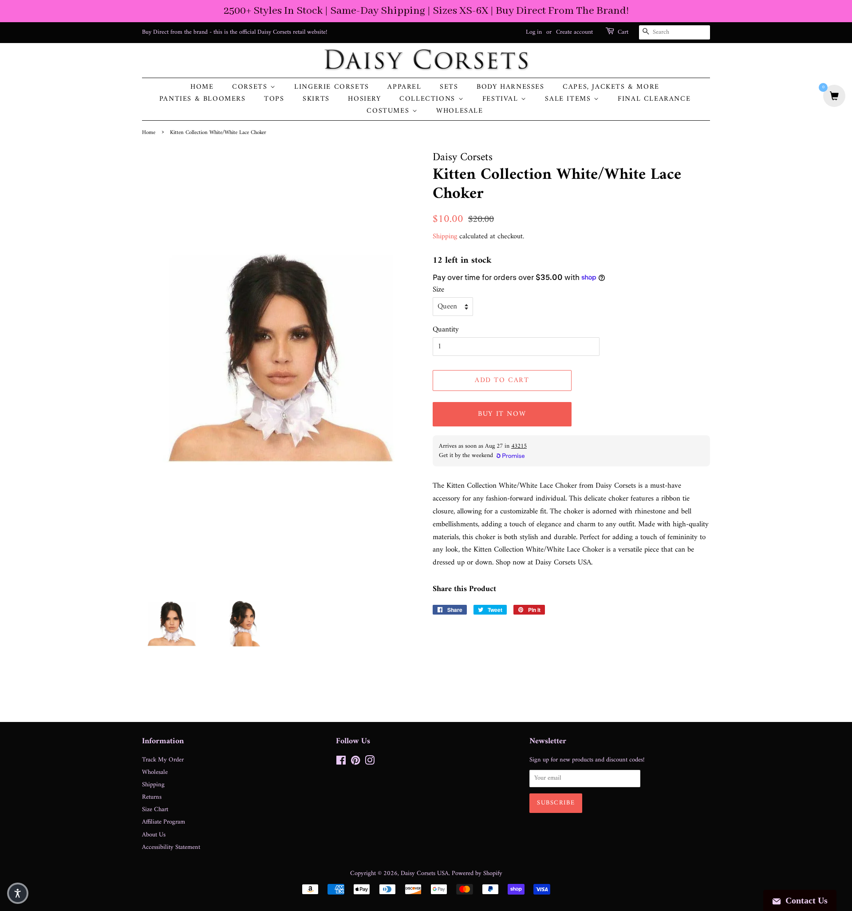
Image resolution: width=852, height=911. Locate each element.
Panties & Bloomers (202, 99)
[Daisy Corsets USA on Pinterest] (355, 762)
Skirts (316, 99)
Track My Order (163, 759)
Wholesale (459, 111)
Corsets (251, 87)
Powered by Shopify (477, 873)
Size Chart (155, 809)
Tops (274, 99)
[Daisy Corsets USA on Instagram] (370, 762)
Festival (501, 99)
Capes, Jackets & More (611, 87)
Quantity (446, 329)
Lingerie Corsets (331, 87)
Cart (623, 32)
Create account (574, 32)
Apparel (404, 87)
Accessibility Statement (171, 847)
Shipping (445, 236)
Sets (449, 87)
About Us (154, 834)
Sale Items (569, 99)
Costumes (389, 111)
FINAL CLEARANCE (654, 99)
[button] (17, 893)
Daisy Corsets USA (425, 873)
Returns (152, 797)
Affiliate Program (163, 822)
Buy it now (502, 414)
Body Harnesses (510, 87)
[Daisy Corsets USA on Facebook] (341, 762)
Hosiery (364, 99)
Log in (534, 32)
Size (438, 290)
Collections (428, 99)
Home (201, 87)
